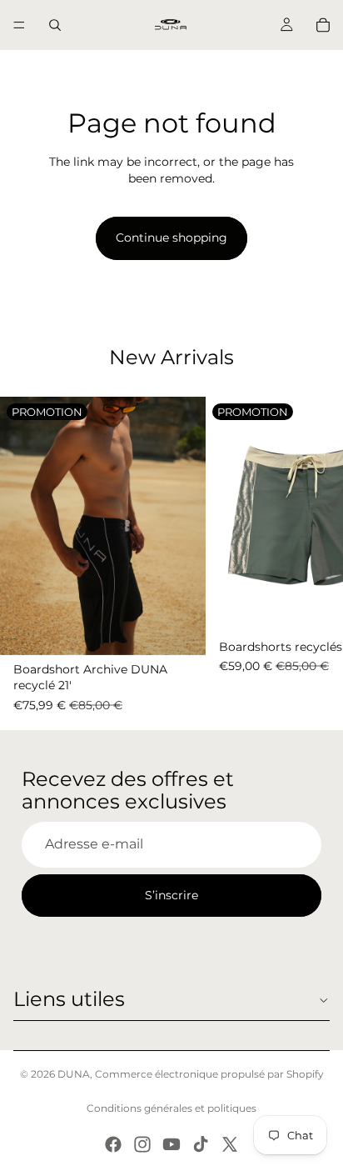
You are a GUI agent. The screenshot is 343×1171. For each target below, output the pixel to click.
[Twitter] (230, 1144)
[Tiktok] (201, 1144)
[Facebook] (113, 1144)
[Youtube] (171, 1144)
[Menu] (19, 25)
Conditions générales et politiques (171, 1108)
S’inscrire (171, 895)
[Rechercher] (55, 25)
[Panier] (323, 25)
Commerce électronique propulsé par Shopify (209, 1074)
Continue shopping (171, 237)
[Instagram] (142, 1144)
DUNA (73, 1074)
